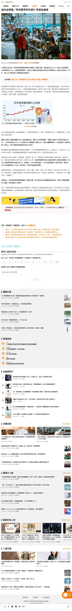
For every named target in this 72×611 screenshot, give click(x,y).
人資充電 (34, 6)
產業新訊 (16, 246)
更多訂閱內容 (67, 424)
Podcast (61, 6)
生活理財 (9, 246)
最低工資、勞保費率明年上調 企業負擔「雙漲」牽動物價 (29, 79)
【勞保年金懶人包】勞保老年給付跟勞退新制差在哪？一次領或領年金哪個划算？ (31, 237)
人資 (3, 246)
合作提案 (35, 597)
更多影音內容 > (66, 520)
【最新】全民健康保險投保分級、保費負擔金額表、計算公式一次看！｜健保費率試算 (32, 235)
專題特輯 (25, 6)
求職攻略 (5, 6)
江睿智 (20, 63)
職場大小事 (15, 6)
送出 (36, 280)
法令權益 (43, 6)
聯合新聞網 (29, 63)
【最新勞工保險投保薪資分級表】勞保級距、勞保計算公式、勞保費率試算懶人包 (31, 232)
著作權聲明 (46, 597)
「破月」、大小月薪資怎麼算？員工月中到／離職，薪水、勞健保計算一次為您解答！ (32, 229)
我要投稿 (25, 597)
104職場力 (30, 225)
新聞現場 (52, 6)
